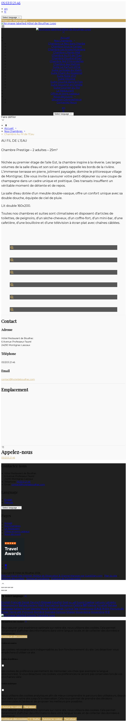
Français (8, 502)
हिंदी (85, 605)
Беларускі (66, 605)
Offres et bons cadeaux (16, 531)
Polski (5, 612)
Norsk (44, 608)
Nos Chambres (12, 525)
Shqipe (70, 612)
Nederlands (56, 608)
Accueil (8, 523)
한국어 (105, 608)
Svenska (50, 612)
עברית (26, 608)
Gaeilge (89, 602)
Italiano (18, 608)
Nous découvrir (12, 534)
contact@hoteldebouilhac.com (18, 379)
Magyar (92, 605)
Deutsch (35, 602)
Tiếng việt (15, 612)
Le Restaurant (12, 528)
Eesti (65, 602)
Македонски (9, 605)
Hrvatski (102, 605)
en (6, 8)
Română (39, 612)
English (8, 499)
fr (5, 11)
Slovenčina (97, 612)
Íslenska (35, 608)
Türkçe (68, 608)
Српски (61, 612)
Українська (86, 608)
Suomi (80, 602)
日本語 (97, 608)
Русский (27, 612)
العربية (72, 602)
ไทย (76, 608)
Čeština (77, 605)
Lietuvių (100, 602)
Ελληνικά (46, 602)
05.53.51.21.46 (10, 3)
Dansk (25, 602)
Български (52, 605)
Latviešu (111, 602)
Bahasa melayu (28, 605)
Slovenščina (83, 612)
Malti (41, 605)
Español (57, 602)
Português (117, 608)
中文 (107, 612)
